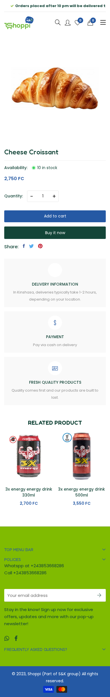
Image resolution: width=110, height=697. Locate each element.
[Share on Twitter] (31, 246)
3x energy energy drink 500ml (28, 492)
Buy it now (55, 233)
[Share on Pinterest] (40, 246)
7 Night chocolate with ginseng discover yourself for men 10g (81, 495)
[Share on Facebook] (24, 246)
